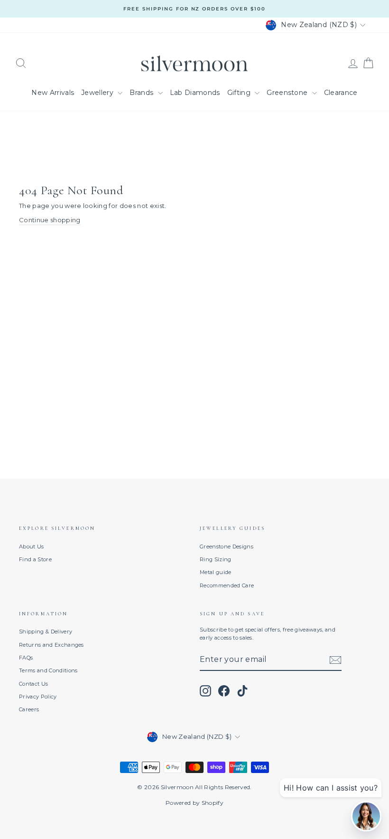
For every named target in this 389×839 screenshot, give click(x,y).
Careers (29, 709)
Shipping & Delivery (45, 631)
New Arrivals (52, 92)
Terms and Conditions (48, 670)
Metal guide (216, 572)
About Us (31, 546)
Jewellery (98, 92)
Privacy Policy (38, 696)
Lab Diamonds (195, 92)
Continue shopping (50, 220)
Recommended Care (227, 585)
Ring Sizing (216, 559)
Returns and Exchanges (51, 644)
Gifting (240, 92)
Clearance (341, 92)
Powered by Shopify (194, 802)
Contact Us (33, 683)
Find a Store (35, 559)
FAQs (26, 657)
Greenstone (288, 92)
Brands (142, 92)
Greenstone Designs (226, 546)
